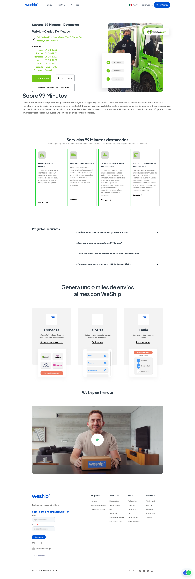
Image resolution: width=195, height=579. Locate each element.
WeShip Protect (133, 517)
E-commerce (132, 509)
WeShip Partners (114, 505)
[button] (50, 5)
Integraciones (150, 513)
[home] (31, 5)
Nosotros (75, 5)
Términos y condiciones (98, 505)
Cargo (130, 513)
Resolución (149, 509)
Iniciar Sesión (147, 5)
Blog (110, 509)
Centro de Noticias (115, 521)
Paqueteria (131, 505)
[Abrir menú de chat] (187, 573)
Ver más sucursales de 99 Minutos (53, 87)
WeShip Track (150, 501)
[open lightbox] (97, 440)
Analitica (149, 505)
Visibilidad (149, 517)
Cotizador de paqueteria (117, 517)
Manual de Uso (114, 501)
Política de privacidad (98, 509)
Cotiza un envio (42, 78)
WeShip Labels (132, 501)
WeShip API (113, 513)
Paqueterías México (134, 521)
